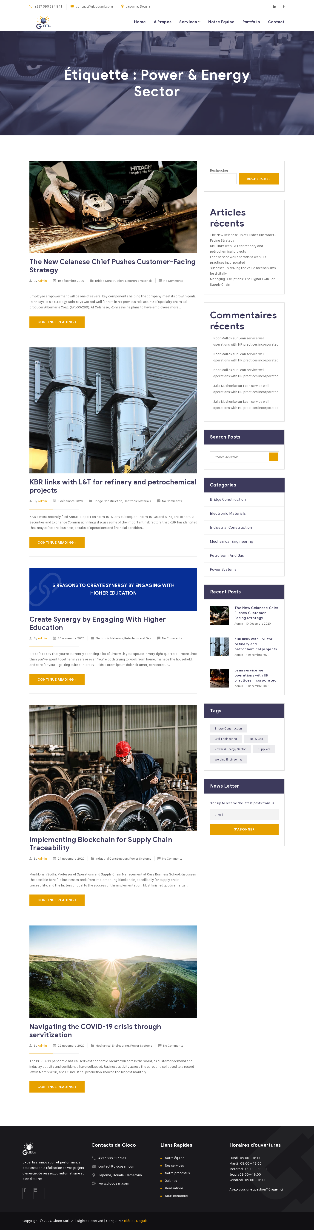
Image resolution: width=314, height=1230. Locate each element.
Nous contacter (176, 1196)
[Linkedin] (274, 6)
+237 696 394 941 (48, 6)
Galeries (171, 1180)
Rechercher (219, 170)
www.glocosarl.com (113, 1183)
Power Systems (140, 858)
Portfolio (251, 22)
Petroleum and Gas (137, 638)
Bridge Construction (109, 280)
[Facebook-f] (28, 1193)
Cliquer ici (275, 1189)
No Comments (173, 280)
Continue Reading (55, 322)
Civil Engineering (226, 739)
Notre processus (177, 1173)
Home (140, 22)
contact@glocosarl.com (94, 6)
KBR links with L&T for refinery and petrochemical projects (113, 486)
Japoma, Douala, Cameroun (120, 1175)
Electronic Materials (138, 280)
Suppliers (264, 749)
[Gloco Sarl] (36, 22)
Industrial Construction (112, 858)
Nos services (174, 1165)
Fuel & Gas (256, 739)
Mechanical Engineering (112, 1045)
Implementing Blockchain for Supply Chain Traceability (100, 843)
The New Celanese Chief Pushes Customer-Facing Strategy (112, 265)
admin (42, 280)
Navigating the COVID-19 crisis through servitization (95, 1030)
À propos (163, 22)
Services (188, 22)
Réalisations (174, 1188)
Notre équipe (221, 22)
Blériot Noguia (136, 1221)
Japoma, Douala (138, 6)
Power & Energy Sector (230, 749)
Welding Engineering (228, 759)
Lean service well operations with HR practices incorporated (255, 675)
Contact (276, 22)
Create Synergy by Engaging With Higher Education (97, 623)
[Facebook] (282, 6)
